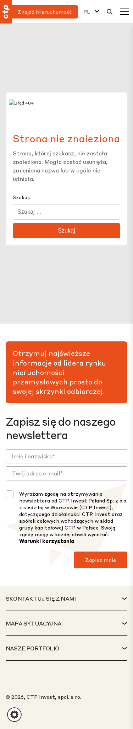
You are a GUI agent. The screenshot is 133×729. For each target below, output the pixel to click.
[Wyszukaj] (110, 12)
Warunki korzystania (46, 541)
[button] (14, 714)
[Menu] (124, 11)
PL (86, 12)
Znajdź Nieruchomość (44, 12)
